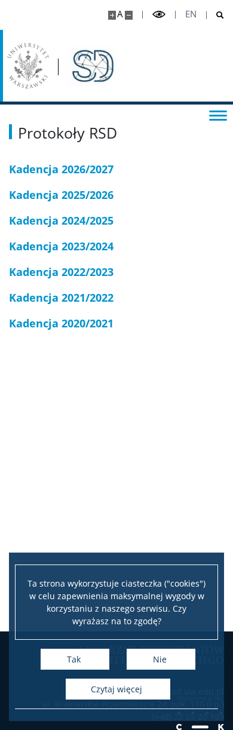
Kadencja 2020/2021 (61, 323)
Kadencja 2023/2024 (61, 246)
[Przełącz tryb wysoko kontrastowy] (158, 15)
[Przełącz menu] (218, 115)
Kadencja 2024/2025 (61, 220)
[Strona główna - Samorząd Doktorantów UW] (92, 66)
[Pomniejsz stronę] (129, 15)
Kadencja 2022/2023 (61, 272)
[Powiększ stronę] (112, 15)
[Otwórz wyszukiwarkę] (215, 15)
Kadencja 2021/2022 (61, 297)
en (191, 14)
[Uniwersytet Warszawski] (28, 65)
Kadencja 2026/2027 (61, 169)
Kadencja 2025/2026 (61, 195)
